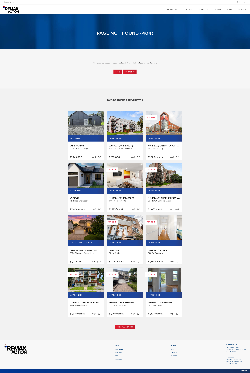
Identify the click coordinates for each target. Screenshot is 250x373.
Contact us (10, 2)
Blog (229, 9)
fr (245, 2)
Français (174, 355)
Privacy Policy (76, 370)
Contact (242, 9)
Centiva (243, 370)
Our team (188, 9)
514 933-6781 (233, 351)
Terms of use (86, 370)
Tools (117, 355)
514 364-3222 (233, 363)
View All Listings (125, 327)
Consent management (97, 370)
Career (217, 9)
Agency (202, 9)
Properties (172, 9)
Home (117, 72)
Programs (118, 359)
